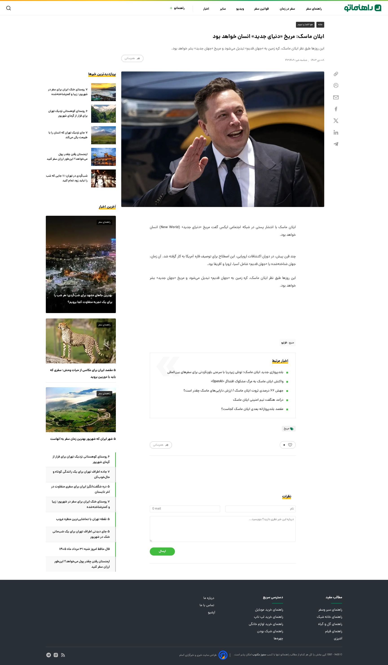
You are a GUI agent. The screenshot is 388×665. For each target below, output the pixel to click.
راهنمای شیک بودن (270, 631)
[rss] (63, 655)
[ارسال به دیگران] (336, 97)
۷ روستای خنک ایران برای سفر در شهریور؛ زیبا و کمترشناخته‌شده (68, 92)
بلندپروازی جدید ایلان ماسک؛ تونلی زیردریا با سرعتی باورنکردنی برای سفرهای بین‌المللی (225, 372)
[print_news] (336, 86)
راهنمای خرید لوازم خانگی (266, 624)
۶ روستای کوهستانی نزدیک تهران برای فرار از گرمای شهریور (68, 113)
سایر (223, 9)
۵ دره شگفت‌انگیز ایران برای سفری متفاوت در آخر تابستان (80, 489)
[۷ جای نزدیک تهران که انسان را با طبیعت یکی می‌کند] (103, 135)
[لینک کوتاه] (335, 74)
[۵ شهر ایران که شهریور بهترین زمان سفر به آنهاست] (81, 409)
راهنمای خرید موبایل (269, 610)
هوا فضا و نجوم (305, 25)
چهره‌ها (278, 638)
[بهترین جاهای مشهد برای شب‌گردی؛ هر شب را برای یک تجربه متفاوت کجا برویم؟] (81, 264)
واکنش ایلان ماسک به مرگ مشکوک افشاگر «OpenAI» (247, 381)
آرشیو (211, 612)
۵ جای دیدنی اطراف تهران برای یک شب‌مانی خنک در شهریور (81, 534)
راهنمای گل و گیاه (330, 624)
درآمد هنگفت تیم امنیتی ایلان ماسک (258, 400)
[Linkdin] (336, 132)
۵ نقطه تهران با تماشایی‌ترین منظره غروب (83, 519)
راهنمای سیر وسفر (330, 610)
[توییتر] (336, 121)
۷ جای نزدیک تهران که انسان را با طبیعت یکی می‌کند (68, 135)
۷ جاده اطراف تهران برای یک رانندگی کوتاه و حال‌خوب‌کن (81, 474)
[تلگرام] (336, 144)
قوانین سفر (261, 9)
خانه (320, 25)
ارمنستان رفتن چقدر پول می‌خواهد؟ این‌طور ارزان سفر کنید (67, 157)
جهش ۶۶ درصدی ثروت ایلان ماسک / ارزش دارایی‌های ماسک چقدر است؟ (233, 391)
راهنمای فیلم (333, 631)
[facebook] (336, 109)
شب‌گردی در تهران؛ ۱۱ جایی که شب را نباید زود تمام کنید (67, 178)
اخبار (206, 9)
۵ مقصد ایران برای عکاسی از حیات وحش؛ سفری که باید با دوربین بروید (83, 374)
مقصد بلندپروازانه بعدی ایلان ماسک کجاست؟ (252, 409)
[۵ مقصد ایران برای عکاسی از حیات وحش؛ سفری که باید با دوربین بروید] (81, 340)
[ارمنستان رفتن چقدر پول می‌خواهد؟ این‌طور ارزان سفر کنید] (103, 157)
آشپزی (338, 638)
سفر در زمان (288, 9)
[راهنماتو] (362, 8)
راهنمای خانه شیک (329, 617)
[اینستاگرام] (55, 655)
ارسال (162, 551)
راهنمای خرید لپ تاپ (268, 617)
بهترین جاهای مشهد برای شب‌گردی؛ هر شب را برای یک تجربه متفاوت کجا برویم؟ (83, 299)
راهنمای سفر (314, 9)
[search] (9, 8)
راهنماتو (179, 8)
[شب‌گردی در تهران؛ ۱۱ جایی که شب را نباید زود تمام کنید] (103, 178)
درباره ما (209, 598)
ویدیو (240, 9)
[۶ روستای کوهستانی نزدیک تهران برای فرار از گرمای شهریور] (103, 114)
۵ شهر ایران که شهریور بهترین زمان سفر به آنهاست (83, 439)
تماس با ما (207, 605)
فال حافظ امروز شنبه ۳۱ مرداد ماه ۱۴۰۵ (84, 549)
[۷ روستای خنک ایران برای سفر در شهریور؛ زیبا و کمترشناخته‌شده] (103, 92)
